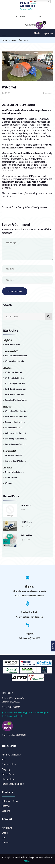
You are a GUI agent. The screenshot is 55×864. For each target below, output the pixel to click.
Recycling (6, 769)
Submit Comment (14, 291)
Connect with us (9, 764)
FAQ (3, 759)
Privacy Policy (8, 774)
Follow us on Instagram (38, 712)
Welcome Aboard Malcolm (14, 361)
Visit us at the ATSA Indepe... (15, 461)
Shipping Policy (8, 779)
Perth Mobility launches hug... (16, 389)
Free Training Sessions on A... (15, 383)
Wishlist (37, 33)
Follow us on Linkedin (14, 716)
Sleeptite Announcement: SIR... (16, 356)
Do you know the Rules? (13, 455)
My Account (48, 33)
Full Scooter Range (10, 801)
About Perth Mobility (11, 754)
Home (4, 40)
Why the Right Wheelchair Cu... (16, 439)
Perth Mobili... (26, 505)
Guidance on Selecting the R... (16, 433)
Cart (4, 837)
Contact (5, 842)
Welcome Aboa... (27, 535)
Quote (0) (53, 645)
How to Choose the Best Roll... (16, 444)
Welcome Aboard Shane (13, 428)
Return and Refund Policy (13, 784)
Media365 (27, 861)
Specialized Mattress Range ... (16, 400)
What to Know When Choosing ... (16, 411)
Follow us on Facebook (15, 712)
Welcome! (9, 483)
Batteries (6, 806)
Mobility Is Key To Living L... (14, 472)
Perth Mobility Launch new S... (16, 394)
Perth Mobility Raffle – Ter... (15, 345)
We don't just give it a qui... (14, 378)
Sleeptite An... (26, 522)
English (34, 1)
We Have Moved (11, 477)
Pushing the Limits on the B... (15, 422)
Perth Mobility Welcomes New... (16, 417)
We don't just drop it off (13, 372)
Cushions (6, 810)
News (13, 40)
